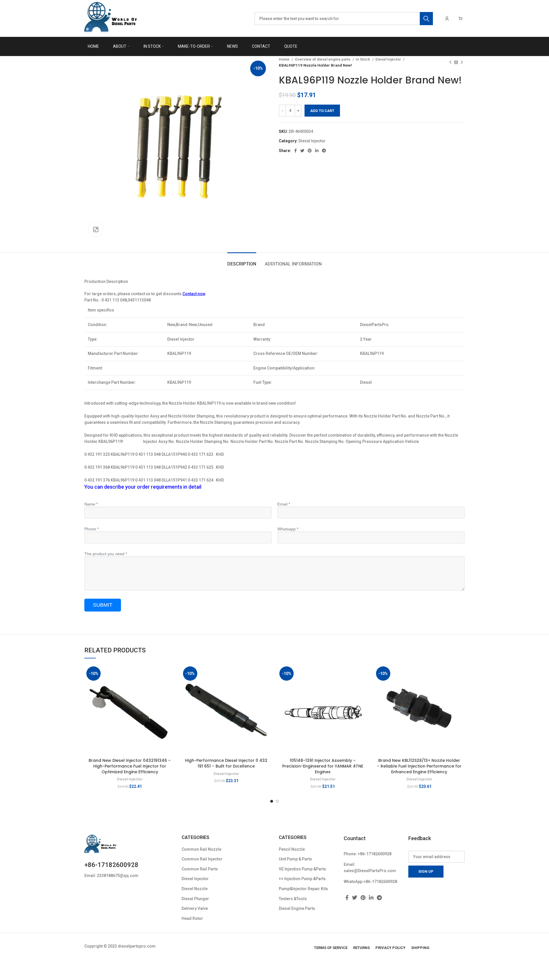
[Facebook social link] (296, 150)
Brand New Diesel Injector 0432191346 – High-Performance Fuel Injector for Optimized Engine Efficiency (130, 766)
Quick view (171, 686)
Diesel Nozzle (195, 888)
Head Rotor (192, 918)
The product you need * (105, 554)
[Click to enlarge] (96, 229)
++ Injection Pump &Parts (302, 878)
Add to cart (322, 111)
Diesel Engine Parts (297, 908)
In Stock (363, 59)
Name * (91, 504)
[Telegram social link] (324, 150)
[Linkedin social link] (316, 150)
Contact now (193, 293)
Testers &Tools (293, 898)
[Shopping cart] (461, 18)
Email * (283, 504)
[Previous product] (450, 62)
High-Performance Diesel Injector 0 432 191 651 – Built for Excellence (226, 763)
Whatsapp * (287, 529)
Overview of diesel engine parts (323, 59)
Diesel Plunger (195, 898)
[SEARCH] (426, 18)
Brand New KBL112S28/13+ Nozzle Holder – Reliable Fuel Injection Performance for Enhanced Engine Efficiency (419, 766)
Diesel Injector (388, 59)
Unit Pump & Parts (295, 859)
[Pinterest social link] (309, 150)
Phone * (91, 529)
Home (284, 59)
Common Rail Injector (202, 859)
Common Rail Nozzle (201, 849)
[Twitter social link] (302, 150)
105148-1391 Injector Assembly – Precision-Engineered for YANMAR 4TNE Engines (322, 766)
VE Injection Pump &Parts (302, 869)
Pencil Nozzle (292, 849)
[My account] (447, 18)
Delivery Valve (195, 908)
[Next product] (462, 62)
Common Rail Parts (200, 869)
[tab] (241, 261)
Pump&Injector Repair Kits (303, 888)
